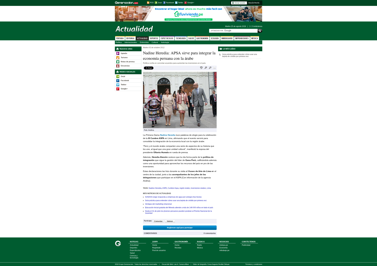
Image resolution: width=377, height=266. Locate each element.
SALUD (191, 38)
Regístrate (156, 248)
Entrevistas (144, 42)
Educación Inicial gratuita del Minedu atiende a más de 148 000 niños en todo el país (179, 208)
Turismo (124, 58)
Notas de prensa (128, 62)
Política (119, 42)
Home (154, 245)
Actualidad (134, 245)
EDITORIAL (130, 38)
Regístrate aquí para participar (180, 228)
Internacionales (131, 42)
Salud (132, 253)
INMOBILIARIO (227, 38)
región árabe (185, 188)
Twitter (180, 3)
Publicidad (246, 245)
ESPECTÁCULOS (167, 38)
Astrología (165, 42)
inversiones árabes (198, 188)
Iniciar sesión (240, 3)
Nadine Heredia (167, 135)
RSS (152, 3)
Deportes (133, 248)
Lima (209, 188)
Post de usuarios (159, 250)
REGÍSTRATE (253, 3)
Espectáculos (135, 250)
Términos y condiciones (253, 264)
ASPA (164, 188)
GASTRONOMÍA (202, 38)
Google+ (190, 3)
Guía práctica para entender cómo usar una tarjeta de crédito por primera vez (176, 200)
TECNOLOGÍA (181, 38)
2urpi (160, 3)
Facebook (170, 3)
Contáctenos (257, 26)
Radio (199, 245)
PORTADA (120, 38)
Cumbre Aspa (173, 188)
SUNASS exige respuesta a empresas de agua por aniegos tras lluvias (173, 197)
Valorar (170, 221)
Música (200, 248)
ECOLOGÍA (215, 38)
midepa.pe (223, 245)
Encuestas (125, 66)
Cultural (155, 42)
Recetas (178, 248)
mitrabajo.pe (224, 250)
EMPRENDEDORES (242, 38)
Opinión (124, 53)
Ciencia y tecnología (134, 257)
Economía (223, 248)
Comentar (158, 221)
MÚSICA (254, 38)
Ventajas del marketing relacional (158, 204)
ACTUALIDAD (142, 38)
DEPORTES (154, 38)
